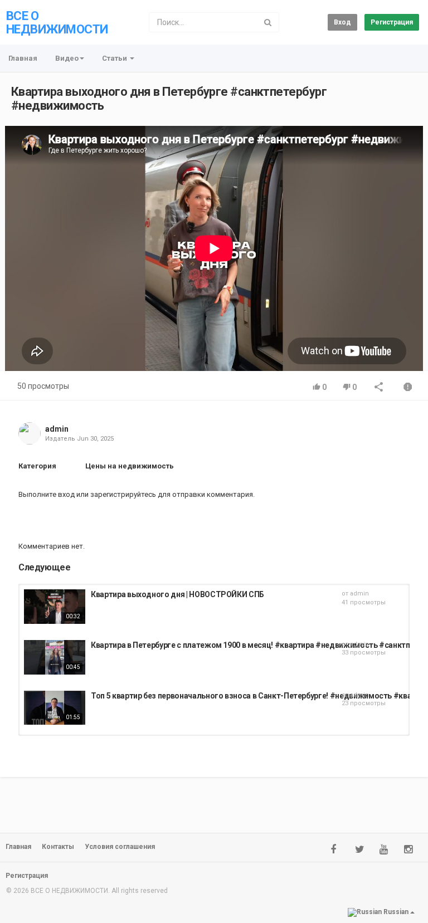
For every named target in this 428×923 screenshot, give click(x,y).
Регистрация (392, 22)
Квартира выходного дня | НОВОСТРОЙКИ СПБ (177, 594)
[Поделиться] (379, 388)
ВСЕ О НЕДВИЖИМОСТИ (57, 22)
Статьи (115, 58)
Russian (396, 912)
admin (57, 428)
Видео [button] (67, 58)
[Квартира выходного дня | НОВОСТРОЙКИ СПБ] (54, 606)
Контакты (58, 847)
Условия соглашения (120, 847)
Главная (22, 58)
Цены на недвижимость (129, 466)
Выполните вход (46, 494)
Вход (342, 22)
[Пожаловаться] (408, 388)
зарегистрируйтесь (123, 494)
